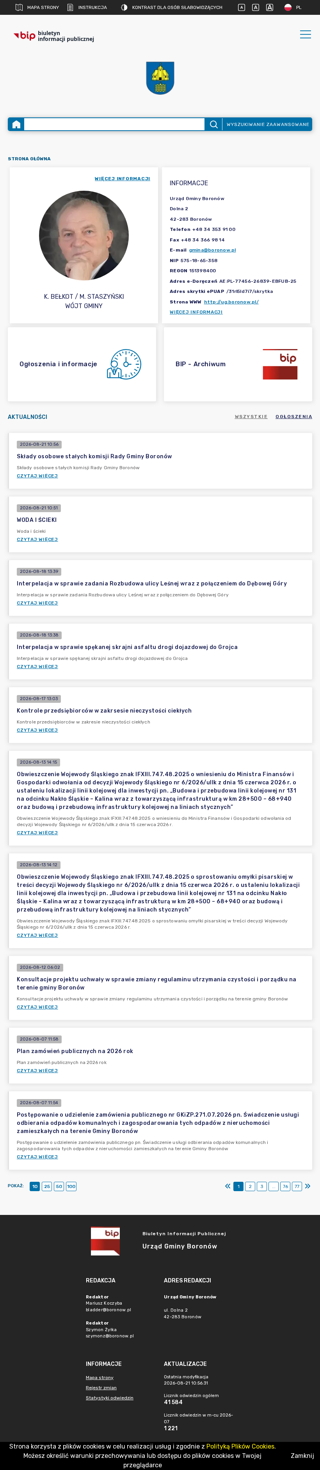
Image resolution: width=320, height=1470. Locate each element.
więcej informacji (122, 178)
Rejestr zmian (101, 1387)
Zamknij (302, 1455)
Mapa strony (43, 7)
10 (34, 1186)
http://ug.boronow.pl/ (231, 302)
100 (71, 1186)
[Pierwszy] (228, 1186)
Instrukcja (92, 7)
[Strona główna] (16, 124)
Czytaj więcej (37, 476)
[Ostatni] (307, 1186)
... (274, 1186)
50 (59, 1186)
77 (297, 1186)
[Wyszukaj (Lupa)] (213, 124)
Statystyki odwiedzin (109, 1398)
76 (285, 1186)
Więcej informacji (196, 312)
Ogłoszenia (294, 416)
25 (47, 1186)
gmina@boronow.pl (212, 250)
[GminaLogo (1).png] (160, 78)
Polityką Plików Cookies (240, 1446)
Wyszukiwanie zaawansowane (268, 124)
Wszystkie (251, 416)
